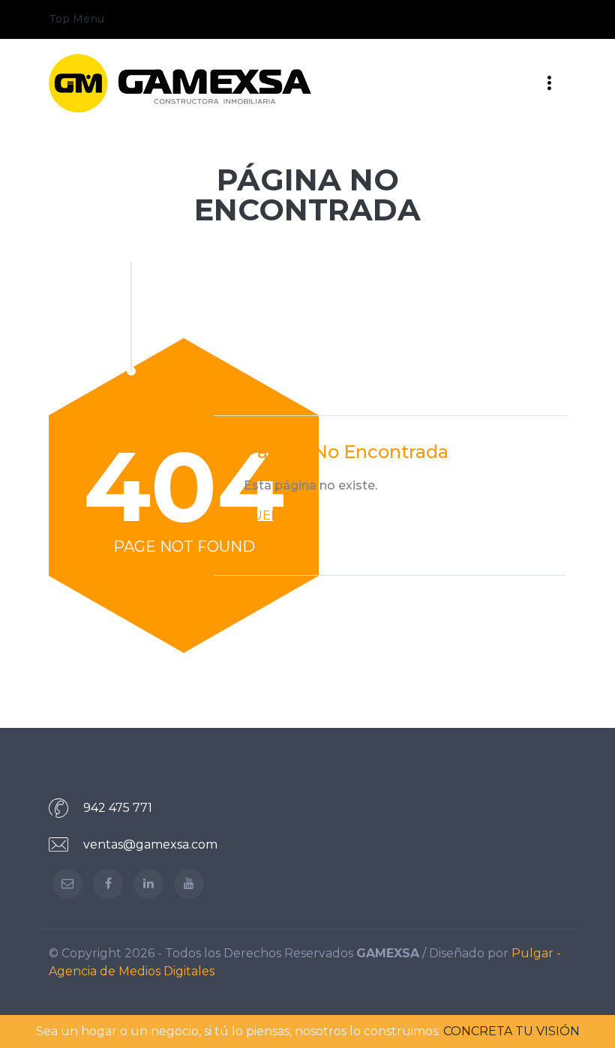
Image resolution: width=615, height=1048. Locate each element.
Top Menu (76, 18)
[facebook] (108, 884)
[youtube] (189, 884)
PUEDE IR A (280, 515)
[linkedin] (149, 884)
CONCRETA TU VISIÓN (511, 1031)
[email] (67, 884)
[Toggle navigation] (549, 19)
